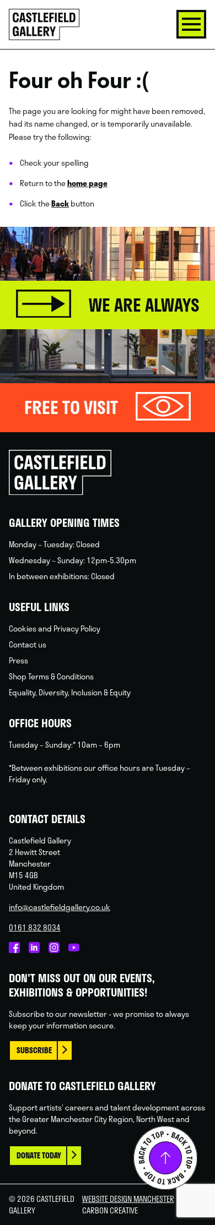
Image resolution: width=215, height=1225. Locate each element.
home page (87, 183)
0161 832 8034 (35, 927)
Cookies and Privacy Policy (54, 628)
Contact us (27, 644)
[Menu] (191, 24)
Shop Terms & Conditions (51, 676)
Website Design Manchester (128, 1199)
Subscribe (34, 1050)
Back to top (165, 1158)
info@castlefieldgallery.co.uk (59, 907)
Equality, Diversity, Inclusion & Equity (70, 692)
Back (60, 203)
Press (18, 660)
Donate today (39, 1155)
